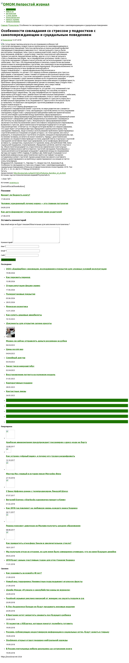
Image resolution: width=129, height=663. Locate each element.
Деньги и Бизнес (13, 22)
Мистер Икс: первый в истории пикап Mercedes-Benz (33, 474)
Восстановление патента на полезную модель (30, 374)
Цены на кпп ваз (14, 349)
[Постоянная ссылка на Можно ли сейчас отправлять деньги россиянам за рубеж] (10, 337)
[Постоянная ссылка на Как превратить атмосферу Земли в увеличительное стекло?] (10, 539)
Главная (4, 25)
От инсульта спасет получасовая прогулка (34, 400)
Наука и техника (12, 20)
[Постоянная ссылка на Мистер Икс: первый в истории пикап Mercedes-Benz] (10, 469)
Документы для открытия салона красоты (29, 323)
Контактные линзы (16, 391)
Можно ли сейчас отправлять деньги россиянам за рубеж (36, 341)
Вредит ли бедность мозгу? (15, 195)
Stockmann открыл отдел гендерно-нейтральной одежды (37, 640)
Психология (11, 9)
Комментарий (6, 242)
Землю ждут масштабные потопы (28, 405)
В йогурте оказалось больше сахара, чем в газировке (41, 416)
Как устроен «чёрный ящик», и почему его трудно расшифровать (40, 456)
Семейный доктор (15, 358)
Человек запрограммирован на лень (29, 421)
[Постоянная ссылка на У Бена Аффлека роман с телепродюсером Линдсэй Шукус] (10, 487)
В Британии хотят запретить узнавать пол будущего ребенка (38, 615)
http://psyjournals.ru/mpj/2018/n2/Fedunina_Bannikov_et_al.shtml (40, 173)
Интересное (11, 13)
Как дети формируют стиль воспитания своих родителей (31, 212)
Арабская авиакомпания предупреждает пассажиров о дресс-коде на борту (46, 442)
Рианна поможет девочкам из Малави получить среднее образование (43, 526)
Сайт (3, 255)
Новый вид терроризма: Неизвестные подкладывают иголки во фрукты (44, 581)
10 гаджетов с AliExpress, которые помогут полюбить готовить (39, 623)
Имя (2, 246)
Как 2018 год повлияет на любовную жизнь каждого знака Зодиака (41, 508)
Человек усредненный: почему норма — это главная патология (34, 203)
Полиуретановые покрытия (20, 294)
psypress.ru (14, 183)
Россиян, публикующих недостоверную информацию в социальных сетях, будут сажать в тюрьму (57, 632)
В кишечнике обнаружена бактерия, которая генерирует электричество (53, 410)
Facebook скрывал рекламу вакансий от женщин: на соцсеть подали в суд (45, 598)
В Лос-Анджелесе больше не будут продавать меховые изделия (40, 606)
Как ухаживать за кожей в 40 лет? (24, 573)
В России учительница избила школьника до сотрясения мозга (39, 649)
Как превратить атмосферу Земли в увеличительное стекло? (38, 543)
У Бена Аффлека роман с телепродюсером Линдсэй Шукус (37, 491)
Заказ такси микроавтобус (20, 366)
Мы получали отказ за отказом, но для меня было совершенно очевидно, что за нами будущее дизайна (61, 551)
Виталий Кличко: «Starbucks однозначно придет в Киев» (36, 500)
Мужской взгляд (13, 17)
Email (3, 251)
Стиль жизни (11, 15)
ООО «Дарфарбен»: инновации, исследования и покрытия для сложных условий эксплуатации (56, 269)
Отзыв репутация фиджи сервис (23, 285)
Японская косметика (17, 306)
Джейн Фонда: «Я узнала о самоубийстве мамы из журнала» (38, 590)
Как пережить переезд (18, 277)
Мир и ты (10, 11)
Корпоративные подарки (19, 383)
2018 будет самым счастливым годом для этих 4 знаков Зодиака (40, 560)
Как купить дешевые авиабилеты (24, 315)
